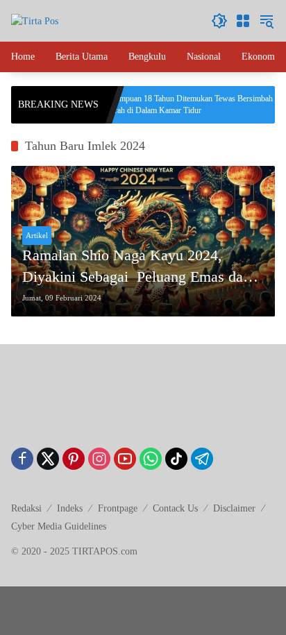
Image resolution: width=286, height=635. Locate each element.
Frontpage (117, 508)
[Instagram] (99, 459)
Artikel (37, 235)
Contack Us (175, 508)
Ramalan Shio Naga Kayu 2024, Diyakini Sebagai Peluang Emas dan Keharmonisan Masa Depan (136, 267)
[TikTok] (176, 459)
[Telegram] (202, 459)
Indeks (70, 508)
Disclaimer (234, 508)
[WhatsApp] (151, 459)
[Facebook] (22, 459)
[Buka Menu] (243, 20)
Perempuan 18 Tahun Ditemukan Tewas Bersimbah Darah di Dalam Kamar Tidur (179, 104)
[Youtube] (125, 459)
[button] (219, 20)
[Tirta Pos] (34, 20)
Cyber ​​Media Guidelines (58, 526)
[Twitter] (48, 459)
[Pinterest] (73, 459)
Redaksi (26, 508)
